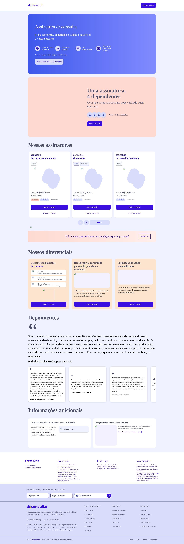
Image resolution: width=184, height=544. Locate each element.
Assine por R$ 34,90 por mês (49, 61)
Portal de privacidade (150, 540)
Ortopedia (88, 526)
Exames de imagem (118, 514)
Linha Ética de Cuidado (148, 526)
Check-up (115, 522)
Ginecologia (89, 522)
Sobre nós (143, 510)
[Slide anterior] (80, 222)
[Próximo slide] (86, 222)
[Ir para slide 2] (101, 222)
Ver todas (88, 530)
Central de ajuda (145, 522)
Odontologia (116, 526)
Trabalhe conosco (145, 514)
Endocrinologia (90, 518)
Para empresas (144, 518)
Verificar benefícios (49, 213)
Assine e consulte (148, 5)
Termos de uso (134, 540)
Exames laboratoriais (119, 510)
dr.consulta (36, 540)
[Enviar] (109, 496)
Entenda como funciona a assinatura (129, 432)
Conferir (143, 236)
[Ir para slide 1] (98, 222)
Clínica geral (89, 510)
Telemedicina (116, 518)
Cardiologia (89, 514)
